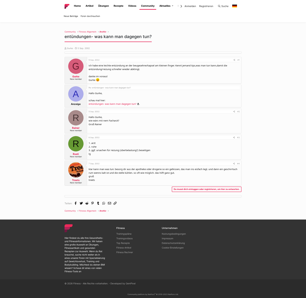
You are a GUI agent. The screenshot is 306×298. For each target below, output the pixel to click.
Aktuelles (164, 5)
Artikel (89, 5)
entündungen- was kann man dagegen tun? (112, 103)
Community (148, 5)
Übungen (103, 5)
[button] (173, 6)
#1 (238, 60)
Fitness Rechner (124, 252)
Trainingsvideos (124, 238)
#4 (238, 163)
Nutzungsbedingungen (174, 233)
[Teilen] (234, 60)
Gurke (70, 48)
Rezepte (118, 5)
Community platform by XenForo (152, 294)
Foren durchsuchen (90, 16)
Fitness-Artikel (123, 247)
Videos (132, 5)
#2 (238, 111)
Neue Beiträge (71, 16)
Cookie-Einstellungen (173, 247)
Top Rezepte (123, 243)
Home (77, 5)
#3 (238, 137)
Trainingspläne (123, 233)
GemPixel (130, 283)
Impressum (167, 238)
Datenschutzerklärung (173, 243)
